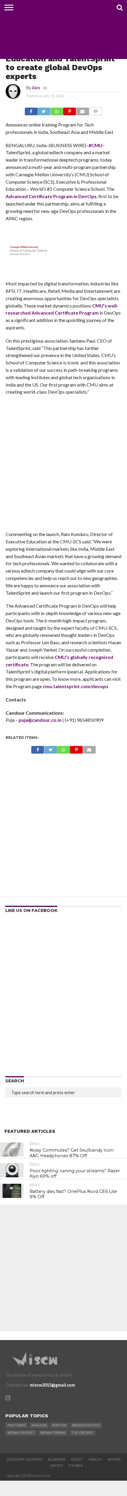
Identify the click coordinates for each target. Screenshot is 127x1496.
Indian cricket (21, 1433)
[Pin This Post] (69, 110)
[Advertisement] (63, 465)
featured (16, 1425)
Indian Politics (86, 1425)
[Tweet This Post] (44, 110)
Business (56, 1459)
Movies (114, 1459)
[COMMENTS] (95, 110)
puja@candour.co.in (40, 720)
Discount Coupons (24, 1459)
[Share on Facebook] (31, 110)
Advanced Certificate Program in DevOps (51, 196)
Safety (56, 1466)
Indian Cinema (53, 1433)
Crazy (76, 1459)
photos (59, 1425)
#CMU (95, 145)
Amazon (38, 1425)
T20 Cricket (82, 1433)
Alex (36, 87)
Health (95, 1459)
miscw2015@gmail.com (52, 1385)
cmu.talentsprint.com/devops (75, 686)
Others (76, 1466)
